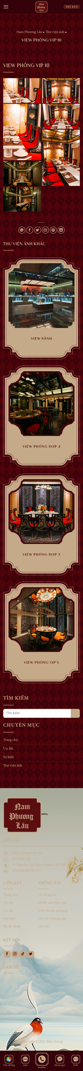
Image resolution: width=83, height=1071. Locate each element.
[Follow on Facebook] (7, 954)
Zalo (25, 1065)
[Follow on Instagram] (15, 954)
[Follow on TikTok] (22, 954)
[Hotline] (42, 1059)
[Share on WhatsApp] (21, 230)
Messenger (59, 1065)
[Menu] (6, 6)
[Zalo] (25, 1059)
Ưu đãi (8, 749)
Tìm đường (9, 1065)
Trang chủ (10, 740)
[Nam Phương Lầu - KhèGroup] (41, 7)
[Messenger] (60, 1059)
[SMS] (76, 1059)
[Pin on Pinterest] (53, 230)
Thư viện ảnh (12, 766)
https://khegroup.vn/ (27, 853)
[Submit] (75, 713)
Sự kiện (8, 757)
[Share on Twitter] (37, 230)
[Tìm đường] (9, 1059)
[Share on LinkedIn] (61, 230)
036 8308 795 (21, 859)
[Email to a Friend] (45, 230)
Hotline (42, 1067)
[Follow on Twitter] (30, 954)
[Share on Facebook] (29, 230)
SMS (75, 1065)
